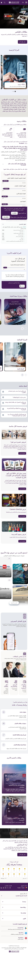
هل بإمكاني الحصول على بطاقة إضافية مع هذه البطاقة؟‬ (15, 403)
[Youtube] (5, 888)
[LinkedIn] (1, 888)
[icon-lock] (1, 2)
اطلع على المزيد (22, 453)
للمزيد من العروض (14, 602)
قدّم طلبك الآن (22, 42)
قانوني (24, 918)
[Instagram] (3, 888)
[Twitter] (7, 888)
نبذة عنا (24, 901)
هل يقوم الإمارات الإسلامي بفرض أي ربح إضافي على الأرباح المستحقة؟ (17, 415)
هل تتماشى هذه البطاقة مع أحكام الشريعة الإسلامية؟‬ (16, 409)
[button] (15, 91)
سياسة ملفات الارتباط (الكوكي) (14, 945)
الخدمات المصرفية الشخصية (21, 895)
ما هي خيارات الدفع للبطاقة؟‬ (19, 397)
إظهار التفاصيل (22, 224)
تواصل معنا (23, 913)
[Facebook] (10, 888)
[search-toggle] (4, 2)
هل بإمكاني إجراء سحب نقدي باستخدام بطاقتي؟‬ (17, 391)
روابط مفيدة (23, 907)
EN (23, 2)
